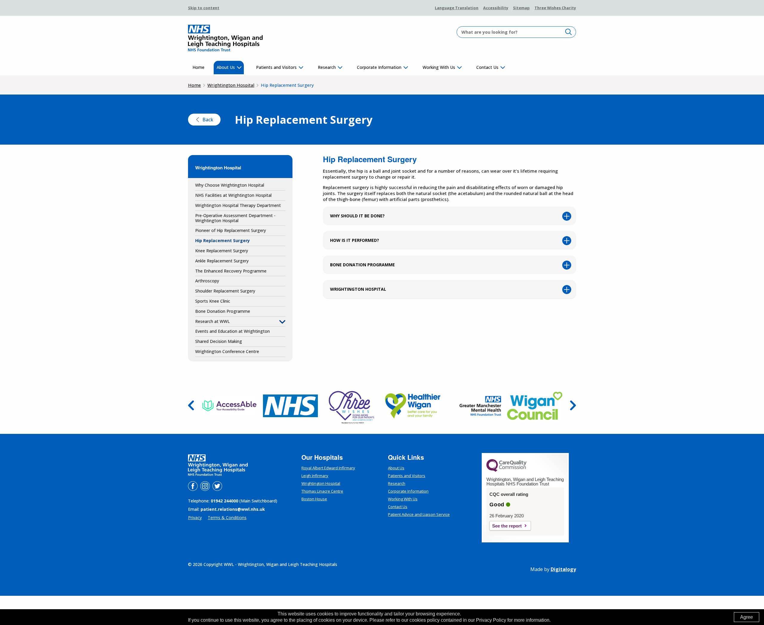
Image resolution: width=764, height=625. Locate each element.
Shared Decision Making (218, 341)
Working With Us (439, 67)
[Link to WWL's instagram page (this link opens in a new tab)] (205, 489)
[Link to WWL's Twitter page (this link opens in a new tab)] (217, 489)
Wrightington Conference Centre (227, 351)
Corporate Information (379, 67)
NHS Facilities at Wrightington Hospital (233, 195)
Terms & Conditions (227, 517)
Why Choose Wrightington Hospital (229, 185)
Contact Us (487, 67)
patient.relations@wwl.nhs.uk (233, 509)
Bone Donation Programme (222, 311)
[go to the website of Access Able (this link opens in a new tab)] (229, 405)
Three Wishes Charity (555, 7)
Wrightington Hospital (230, 85)
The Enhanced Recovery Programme (231, 271)
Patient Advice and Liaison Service (419, 514)
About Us (226, 67)
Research (327, 67)
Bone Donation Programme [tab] (362, 264)
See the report (507, 525)
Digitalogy (563, 569)
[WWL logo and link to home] (225, 38)
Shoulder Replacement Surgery (225, 291)
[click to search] (568, 32)
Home (198, 67)
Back (207, 119)
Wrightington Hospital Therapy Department (238, 205)
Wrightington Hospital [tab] (358, 289)
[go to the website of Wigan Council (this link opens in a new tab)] (534, 406)
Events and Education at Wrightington (232, 331)
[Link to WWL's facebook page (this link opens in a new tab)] (193, 489)
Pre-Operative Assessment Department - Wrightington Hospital (235, 218)
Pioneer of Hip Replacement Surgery (230, 230)
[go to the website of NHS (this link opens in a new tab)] (290, 406)
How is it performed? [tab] (354, 240)
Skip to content (203, 7)
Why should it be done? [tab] (357, 216)
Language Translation (456, 7)
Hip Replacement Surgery (222, 240)
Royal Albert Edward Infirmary (328, 468)
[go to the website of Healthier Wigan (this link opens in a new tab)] (412, 405)
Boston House (314, 499)
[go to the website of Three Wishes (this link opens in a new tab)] (351, 406)
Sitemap (521, 7)
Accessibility (495, 7)
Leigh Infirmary (314, 475)
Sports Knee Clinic (212, 301)
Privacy (195, 517)
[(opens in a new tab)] (506, 470)
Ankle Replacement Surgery (222, 261)
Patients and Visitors (276, 67)
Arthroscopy (207, 281)
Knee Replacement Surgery (221, 250)
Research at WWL (212, 321)
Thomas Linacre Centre (322, 491)
